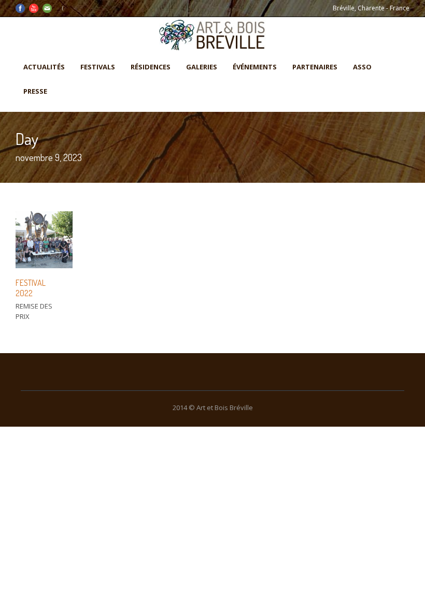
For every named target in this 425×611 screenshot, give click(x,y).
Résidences (151, 66)
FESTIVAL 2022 (31, 288)
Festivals (97, 66)
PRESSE (35, 91)
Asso (362, 66)
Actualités (44, 66)
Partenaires (314, 66)
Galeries (201, 66)
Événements (255, 66)
